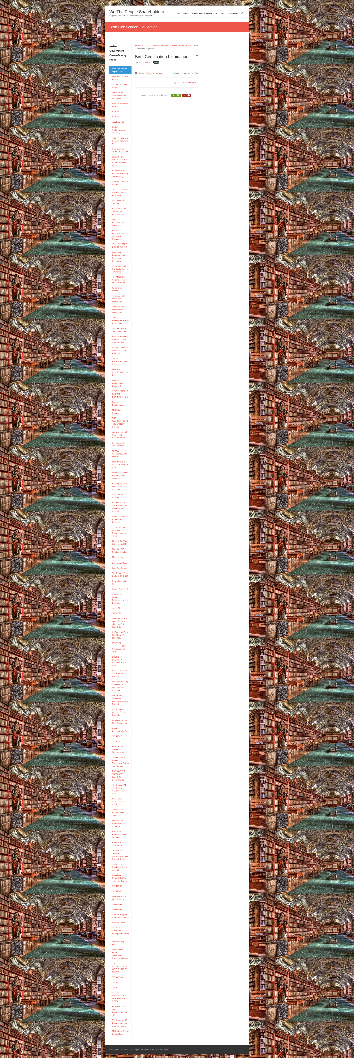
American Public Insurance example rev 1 (119, 299)
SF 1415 (116, 741)
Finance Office (118, 922)
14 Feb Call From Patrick (119, 86)
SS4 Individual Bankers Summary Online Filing (120, 174)
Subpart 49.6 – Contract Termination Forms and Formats (120, 761)
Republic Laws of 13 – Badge (119, 843)
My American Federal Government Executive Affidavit (120, 953)
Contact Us (233, 13)
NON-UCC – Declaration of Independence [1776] (118, 996)
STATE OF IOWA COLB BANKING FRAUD (119, 674)
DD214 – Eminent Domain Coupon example (120, 350)
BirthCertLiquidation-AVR (143, 62)
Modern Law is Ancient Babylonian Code (119, 560)
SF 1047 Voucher (119, 977)
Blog (223, 13)
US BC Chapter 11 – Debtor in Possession (120, 519)
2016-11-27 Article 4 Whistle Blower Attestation (120, 192)
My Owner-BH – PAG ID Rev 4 (119, 897)
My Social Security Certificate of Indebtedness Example (120, 686)
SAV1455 (116, 117)
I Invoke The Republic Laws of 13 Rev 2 (119, 824)
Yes (175, 95)
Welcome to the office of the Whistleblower (119, 211)
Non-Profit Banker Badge (120, 183)
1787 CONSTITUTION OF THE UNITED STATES (119, 967)
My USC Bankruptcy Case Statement (119, 454)
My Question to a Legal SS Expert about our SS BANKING (119, 622)
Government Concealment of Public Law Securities (119, 256)
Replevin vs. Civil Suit (119, 582)
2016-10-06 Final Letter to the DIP (119, 542)
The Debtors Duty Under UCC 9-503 (120, 574)
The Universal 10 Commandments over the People (119, 1023)
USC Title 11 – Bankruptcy (118, 496)
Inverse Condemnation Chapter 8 (118, 383)
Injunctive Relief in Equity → (186, 82)
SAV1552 (116, 112)
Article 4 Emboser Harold (120, 105)
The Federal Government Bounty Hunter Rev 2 (120, 932)
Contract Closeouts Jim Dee (120, 729)
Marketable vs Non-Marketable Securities (119, 96)
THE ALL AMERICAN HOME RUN (120, 361)
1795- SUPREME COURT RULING (119, 245)
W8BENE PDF (118, 122)
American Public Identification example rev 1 (119, 310)
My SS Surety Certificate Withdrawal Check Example (120, 699)
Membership (197, 13)
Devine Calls (211, 13)
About (185, 13)
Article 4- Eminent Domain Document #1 (120, 141)
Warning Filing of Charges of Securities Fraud (119, 435)
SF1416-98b (117, 891)
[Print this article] (197, 55)
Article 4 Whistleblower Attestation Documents (118, 234)
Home (177, 13)
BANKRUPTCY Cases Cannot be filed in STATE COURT (119, 506)
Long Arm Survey (119, 568)
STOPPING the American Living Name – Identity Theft (119, 531)
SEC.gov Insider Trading (119, 201)
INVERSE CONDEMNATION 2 (120, 372)
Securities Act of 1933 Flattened (119, 444)
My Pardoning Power (118, 943)
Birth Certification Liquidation (119, 70)
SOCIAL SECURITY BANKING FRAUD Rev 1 (120, 661)
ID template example (117, 289)
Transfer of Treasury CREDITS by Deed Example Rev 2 (120, 854)
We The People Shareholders (136, 11)
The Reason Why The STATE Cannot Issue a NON (119, 789)
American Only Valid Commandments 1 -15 (120, 1010)
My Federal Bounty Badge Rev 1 (120, 1032)
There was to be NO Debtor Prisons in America (120, 269)
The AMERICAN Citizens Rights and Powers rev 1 (119, 280)
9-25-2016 (116, 613)
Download (156, 62)
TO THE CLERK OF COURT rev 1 (119, 330)
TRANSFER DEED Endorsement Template (120, 813)
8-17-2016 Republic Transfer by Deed (120, 834)
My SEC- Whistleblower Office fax (118, 222)
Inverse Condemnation (118, 403)
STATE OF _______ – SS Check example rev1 (119, 647)
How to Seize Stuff (120, 589)
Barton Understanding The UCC (118, 130)
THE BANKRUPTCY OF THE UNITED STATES (120, 422)
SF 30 (114, 987)
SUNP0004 (117, 904)
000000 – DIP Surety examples (119, 550)
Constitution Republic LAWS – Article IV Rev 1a (119, 878)
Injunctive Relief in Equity (120, 78)
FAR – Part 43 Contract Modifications (118, 749)
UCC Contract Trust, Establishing (120, 150)
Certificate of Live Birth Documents (119, 721)
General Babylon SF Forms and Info (120, 916)
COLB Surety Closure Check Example (118, 712)
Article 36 (116, 608)
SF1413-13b (117, 736)
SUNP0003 (117, 909)
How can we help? (155, 73)
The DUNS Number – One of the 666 (119, 867)
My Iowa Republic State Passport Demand (120, 476)
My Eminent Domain (117, 411)
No (186, 95)
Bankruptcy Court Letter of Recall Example (119, 487)
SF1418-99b (117, 886)
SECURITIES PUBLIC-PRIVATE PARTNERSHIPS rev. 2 (120, 161)
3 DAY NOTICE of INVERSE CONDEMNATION (120, 394)
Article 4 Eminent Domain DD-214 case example (119, 339)
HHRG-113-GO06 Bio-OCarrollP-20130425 (120, 635)
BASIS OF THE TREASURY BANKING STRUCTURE (118, 775)
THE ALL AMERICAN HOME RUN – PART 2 (120, 321)
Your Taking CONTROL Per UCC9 (118, 802)
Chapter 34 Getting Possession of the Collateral (120, 598)
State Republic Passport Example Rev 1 (120, 465)
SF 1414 (116, 982)
